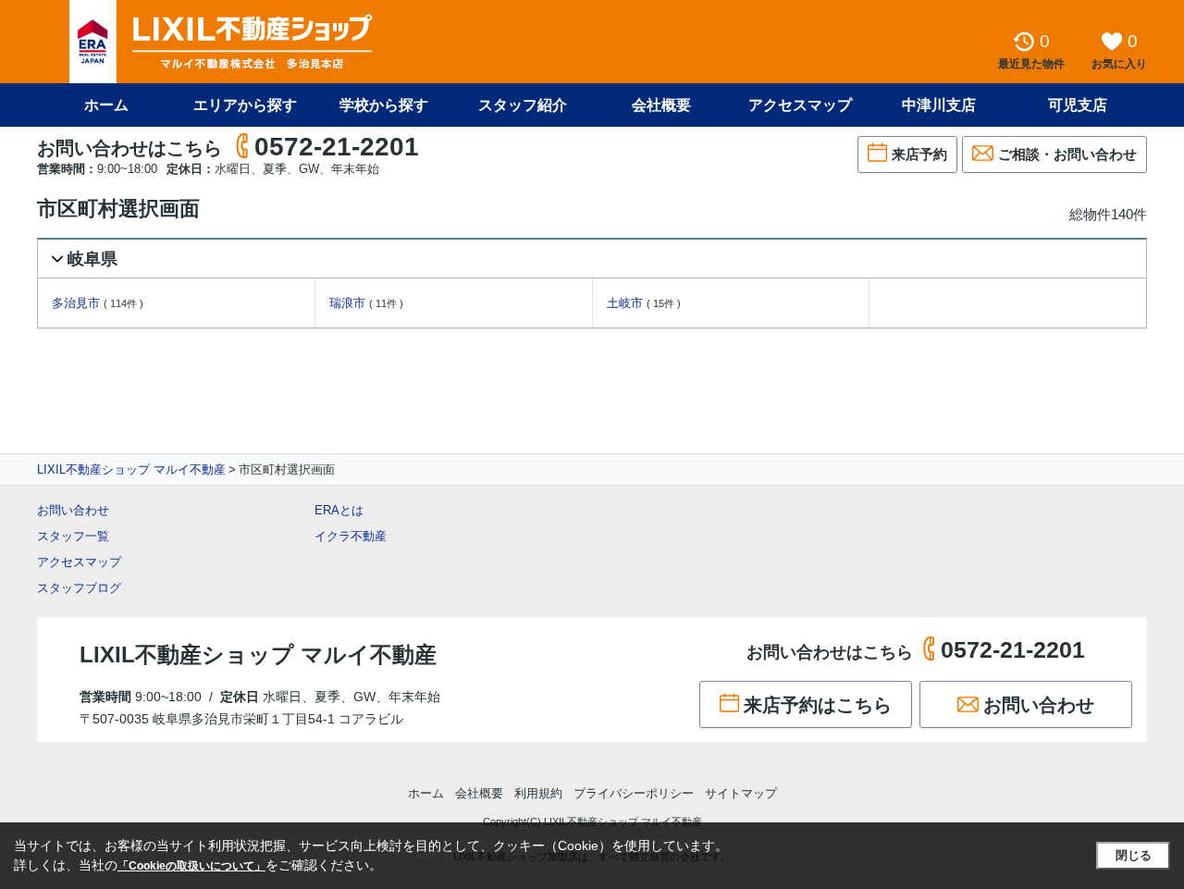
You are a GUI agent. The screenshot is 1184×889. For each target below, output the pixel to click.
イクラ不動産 (350, 536)
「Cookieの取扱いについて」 (191, 865)
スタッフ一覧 (73, 536)
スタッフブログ (79, 588)
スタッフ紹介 (522, 105)
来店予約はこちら (818, 705)
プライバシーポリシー (634, 793)
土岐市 (625, 303)
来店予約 (919, 154)
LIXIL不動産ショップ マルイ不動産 (131, 469)
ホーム (106, 105)
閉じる (1134, 855)
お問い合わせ (73, 510)
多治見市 (76, 303)
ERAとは (339, 510)
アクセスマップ (79, 562)
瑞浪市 (347, 303)
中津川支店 (939, 105)
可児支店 (1077, 105)
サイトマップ (741, 793)
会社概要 (661, 105)
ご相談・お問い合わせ (1067, 154)
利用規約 (538, 793)
